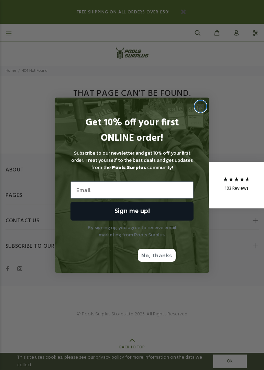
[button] (236, 185)
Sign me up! (132, 211)
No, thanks (156, 255)
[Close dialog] (201, 106)
